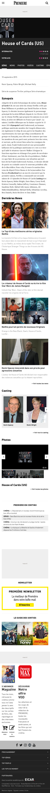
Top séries (6, 758)
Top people (6, 763)
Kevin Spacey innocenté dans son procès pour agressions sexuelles (23, 369)
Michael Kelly (30, 84)
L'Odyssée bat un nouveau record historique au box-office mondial (23, 512)
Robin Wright (18, 84)
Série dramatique (38, 91)
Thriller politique (24, 91)
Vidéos (30, 65)
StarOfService (6, 786)
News (12, 65)
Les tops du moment (10, 769)
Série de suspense (9, 91)
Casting (40, 65)
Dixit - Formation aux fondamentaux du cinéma (25, 786)
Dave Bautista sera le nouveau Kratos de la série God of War (23, 517)
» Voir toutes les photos (39, 489)
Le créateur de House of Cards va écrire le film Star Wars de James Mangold (24, 284)
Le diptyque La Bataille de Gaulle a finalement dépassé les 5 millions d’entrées (23, 529)
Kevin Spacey (7, 84)
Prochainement (8, 752)
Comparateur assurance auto (11, 784)
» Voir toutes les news (40, 383)
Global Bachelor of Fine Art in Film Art (33, 784)
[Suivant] (46, 409)
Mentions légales (7, 790)
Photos (21, 65)
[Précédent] (3, 457)
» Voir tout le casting (40, 433)
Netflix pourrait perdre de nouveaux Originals (23, 327)
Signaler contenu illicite (20, 790)
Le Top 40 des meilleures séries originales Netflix (22, 232)
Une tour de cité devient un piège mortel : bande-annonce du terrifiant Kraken (24, 523)
